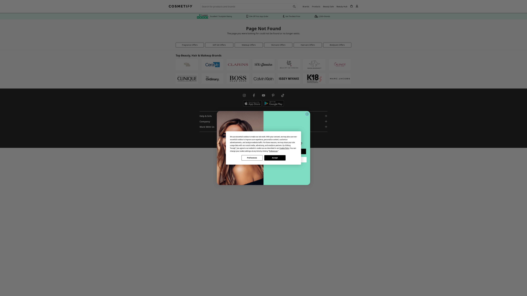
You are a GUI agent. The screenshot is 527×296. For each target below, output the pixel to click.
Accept (275, 158)
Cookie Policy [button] (284, 148)
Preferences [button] (273, 151)
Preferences (252, 158)
